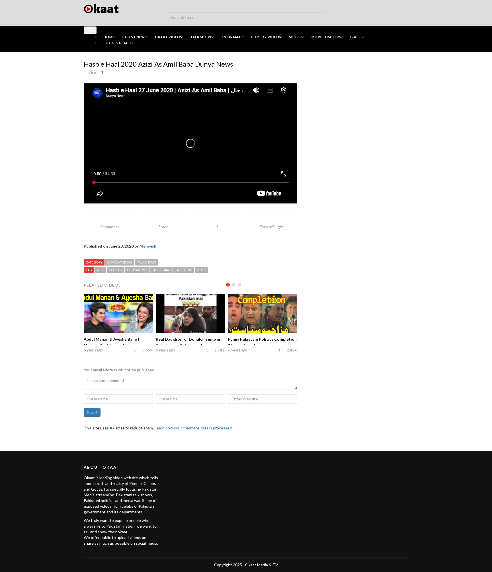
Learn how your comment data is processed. (194, 427)
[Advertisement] (357, 95)
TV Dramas (232, 37)
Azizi (100, 270)
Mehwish (148, 246)
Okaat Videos (168, 37)
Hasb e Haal (161, 270)
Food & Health (118, 43)
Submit (92, 412)
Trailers (357, 37)
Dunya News (137, 270)
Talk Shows (202, 37)
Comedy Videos (266, 37)
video (201, 270)
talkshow (183, 270)
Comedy (115, 270)
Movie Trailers (326, 37)
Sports (296, 37)
